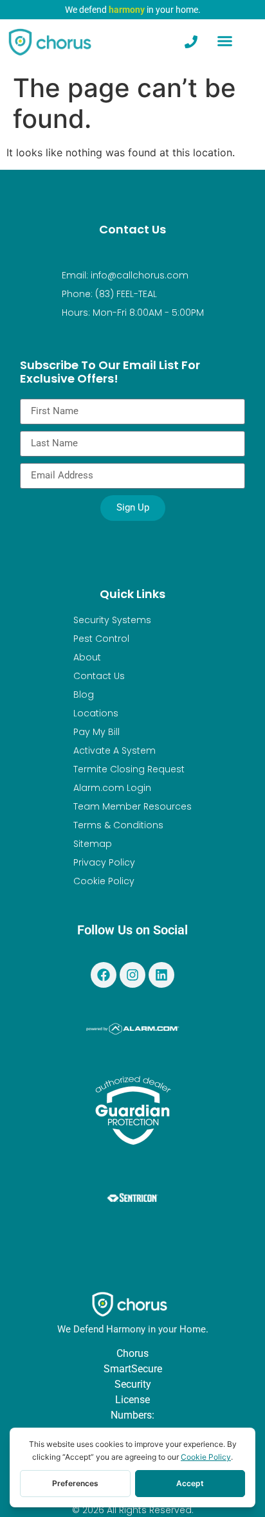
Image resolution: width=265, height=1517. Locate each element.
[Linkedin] (161, 975)
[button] (225, 41)
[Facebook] (103, 975)
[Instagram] (132, 975)
